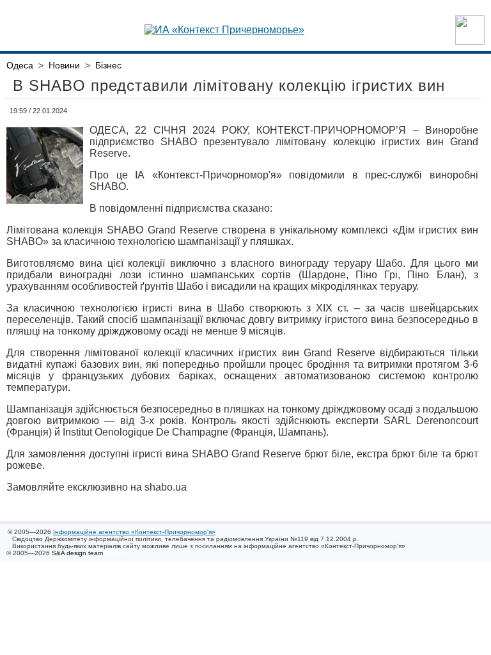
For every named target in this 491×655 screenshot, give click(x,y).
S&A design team (77, 552)
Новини (64, 65)
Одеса (19, 65)
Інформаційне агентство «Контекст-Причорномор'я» (134, 531)
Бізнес (108, 65)
